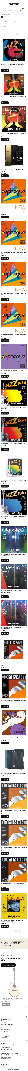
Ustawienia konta (5, 1036)
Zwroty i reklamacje (5, 1047)
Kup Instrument (6, 14)
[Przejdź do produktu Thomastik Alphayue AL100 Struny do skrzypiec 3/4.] (14, 318)
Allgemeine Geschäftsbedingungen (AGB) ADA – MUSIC (13, 1055)
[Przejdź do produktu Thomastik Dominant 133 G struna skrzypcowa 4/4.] (14, 650)
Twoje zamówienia (5, 1035)
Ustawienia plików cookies (7, 1044)
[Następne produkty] (15, 931)
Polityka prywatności (5, 1046)
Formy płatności (4, 1027)
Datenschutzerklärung (6, 1057)
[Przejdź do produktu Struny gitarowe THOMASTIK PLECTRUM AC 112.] (14, 119)
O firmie (3, 1065)
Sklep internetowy (12, 1069)
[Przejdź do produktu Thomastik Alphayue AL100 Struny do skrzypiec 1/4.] (14, 277)
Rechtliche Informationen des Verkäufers (10, 1053)
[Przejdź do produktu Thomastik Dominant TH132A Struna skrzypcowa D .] (14, 833)
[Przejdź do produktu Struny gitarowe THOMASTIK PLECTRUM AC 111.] (14, 84)
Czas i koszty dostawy (6, 1029)
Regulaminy (3, 1043)
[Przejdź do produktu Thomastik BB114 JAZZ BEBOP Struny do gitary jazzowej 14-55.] (14, 502)
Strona (10, 33)
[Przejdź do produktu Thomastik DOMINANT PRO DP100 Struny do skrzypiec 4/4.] (14, 759)
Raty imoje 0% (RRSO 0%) (7, 1019)
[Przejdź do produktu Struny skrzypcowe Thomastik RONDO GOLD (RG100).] (14, 155)
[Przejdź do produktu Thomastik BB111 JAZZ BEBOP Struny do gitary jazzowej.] (14, 393)
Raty (2, 1020)
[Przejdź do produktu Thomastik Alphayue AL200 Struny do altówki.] (14, 356)
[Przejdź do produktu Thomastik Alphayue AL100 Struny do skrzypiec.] (14, 194)
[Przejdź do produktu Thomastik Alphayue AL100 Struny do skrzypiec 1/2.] (14, 236)
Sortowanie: (3, 26)
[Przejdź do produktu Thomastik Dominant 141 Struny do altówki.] (14, 723)
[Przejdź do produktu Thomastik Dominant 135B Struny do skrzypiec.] (14, 686)
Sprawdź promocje (8, 965)
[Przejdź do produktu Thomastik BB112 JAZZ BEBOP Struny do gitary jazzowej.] (14, 429)
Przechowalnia (4, 1037)
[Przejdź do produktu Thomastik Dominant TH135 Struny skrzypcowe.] (14, 869)
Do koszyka (5, 70)
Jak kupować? (4, 1022)
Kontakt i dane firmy (5, 1064)
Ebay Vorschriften (5, 1054)
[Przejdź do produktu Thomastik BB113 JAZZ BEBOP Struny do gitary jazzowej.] (14, 466)
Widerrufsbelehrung (5, 1058)
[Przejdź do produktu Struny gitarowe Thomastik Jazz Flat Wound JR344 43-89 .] (14, 50)
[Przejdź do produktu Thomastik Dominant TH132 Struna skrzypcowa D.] (14, 796)
